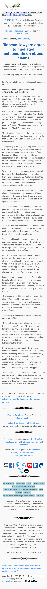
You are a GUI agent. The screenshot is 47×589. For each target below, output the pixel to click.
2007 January (24, 38)
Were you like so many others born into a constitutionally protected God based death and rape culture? (22, 568)
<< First (8, 30)
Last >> (27, 33)
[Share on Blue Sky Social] (24, 467)
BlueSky (38, 439)
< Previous (18, 30)
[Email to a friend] (6, 467)
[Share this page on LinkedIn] (36, 467)
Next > (19, 33)
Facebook (24, 444)
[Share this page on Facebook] (12, 467)
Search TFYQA (10, 14)
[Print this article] (26, 472)
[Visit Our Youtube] (30, 467)
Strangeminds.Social (32, 441)
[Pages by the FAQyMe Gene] (12, 8)
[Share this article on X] (21, 472)
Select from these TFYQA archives (23, 423)
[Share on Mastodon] (18, 467)
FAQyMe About (10, 19)
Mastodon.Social (13, 441)
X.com (17, 449)
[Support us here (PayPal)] (41, 467)
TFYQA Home (25, 14)
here (39, 552)
